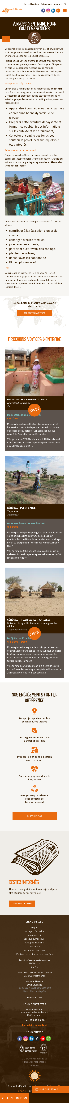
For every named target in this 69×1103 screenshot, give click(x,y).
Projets (34, 927)
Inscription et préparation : (18, 83)
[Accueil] (12, 10)
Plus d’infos (32, 997)
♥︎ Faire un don (14, 1098)
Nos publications (31, 4)
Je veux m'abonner (22, 903)
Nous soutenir (35, 935)
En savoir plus (34, 816)
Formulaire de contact (34, 1025)
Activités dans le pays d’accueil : (21, 150)
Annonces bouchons (34, 950)
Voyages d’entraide (34, 931)
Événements (46, 4)
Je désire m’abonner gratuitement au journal (34, 961)
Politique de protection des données (34, 954)
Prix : (7, 267)
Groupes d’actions (34, 942)
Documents (34, 946)
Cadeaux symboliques (34, 938)
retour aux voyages (6, 39)
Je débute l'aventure (34, 313)
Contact (58, 4)
